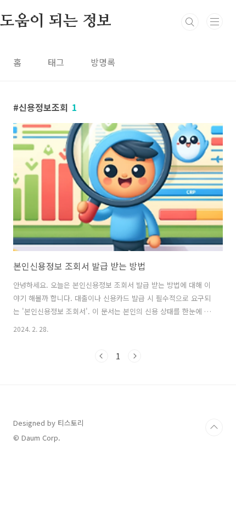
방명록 (103, 62)
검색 (190, 22)
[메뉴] (214, 21)
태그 (56, 62)
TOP (214, 427)
